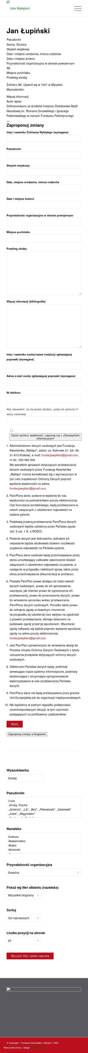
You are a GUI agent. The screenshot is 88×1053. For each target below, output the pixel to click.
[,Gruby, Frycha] (44, 805)
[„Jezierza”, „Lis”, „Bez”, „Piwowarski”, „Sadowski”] (44, 809)
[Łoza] (44, 801)
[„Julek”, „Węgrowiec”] (44, 814)
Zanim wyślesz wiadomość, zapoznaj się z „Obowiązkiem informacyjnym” (45, 437)
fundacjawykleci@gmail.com (60, 455)
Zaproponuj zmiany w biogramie (27, 734)
